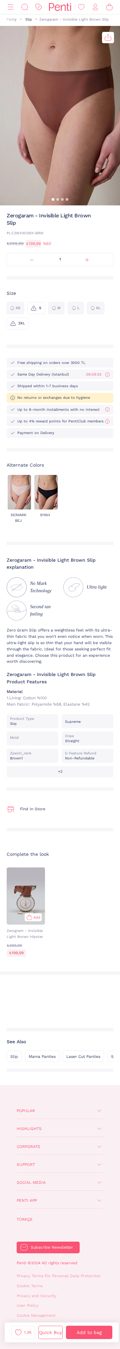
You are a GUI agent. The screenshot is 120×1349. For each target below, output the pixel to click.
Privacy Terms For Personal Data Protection (59, 1276)
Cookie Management (36, 1315)
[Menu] (11, 7)
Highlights (29, 1128)
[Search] (25, 7)
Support (26, 1164)
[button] (53, 199)
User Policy (27, 1305)
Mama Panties (42, 1056)
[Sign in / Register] (95, 7)
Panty (11, 19)
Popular (26, 1110)
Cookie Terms (30, 1286)
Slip (28, 19)
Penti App (27, 1200)
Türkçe (25, 1219)
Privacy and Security (36, 1295)
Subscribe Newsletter (52, 1247)
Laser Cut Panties (83, 1056)
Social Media (31, 1182)
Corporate (28, 1146)
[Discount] (39, 7)
